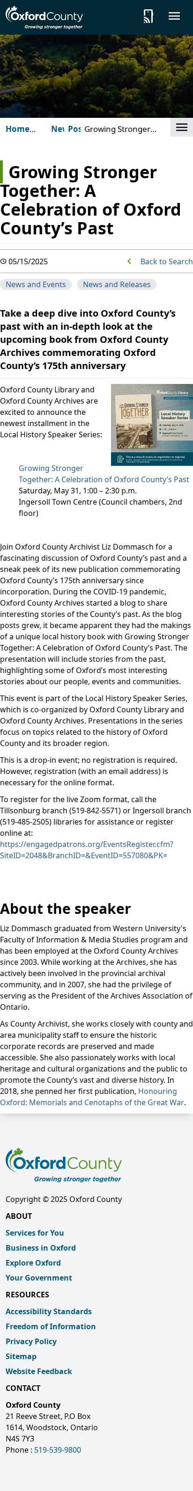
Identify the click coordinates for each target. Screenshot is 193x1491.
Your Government (39, 1278)
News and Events (36, 284)
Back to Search (167, 261)
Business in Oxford (41, 1248)
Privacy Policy (31, 1341)
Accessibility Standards (49, 1311)
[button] (182, 127)
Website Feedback (39, 1371)
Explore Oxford (33, 1263)
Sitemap (21, 1356)
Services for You (35, 1233)
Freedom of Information (51, 1326)
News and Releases (117, 284)
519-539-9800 (57, 1450)
